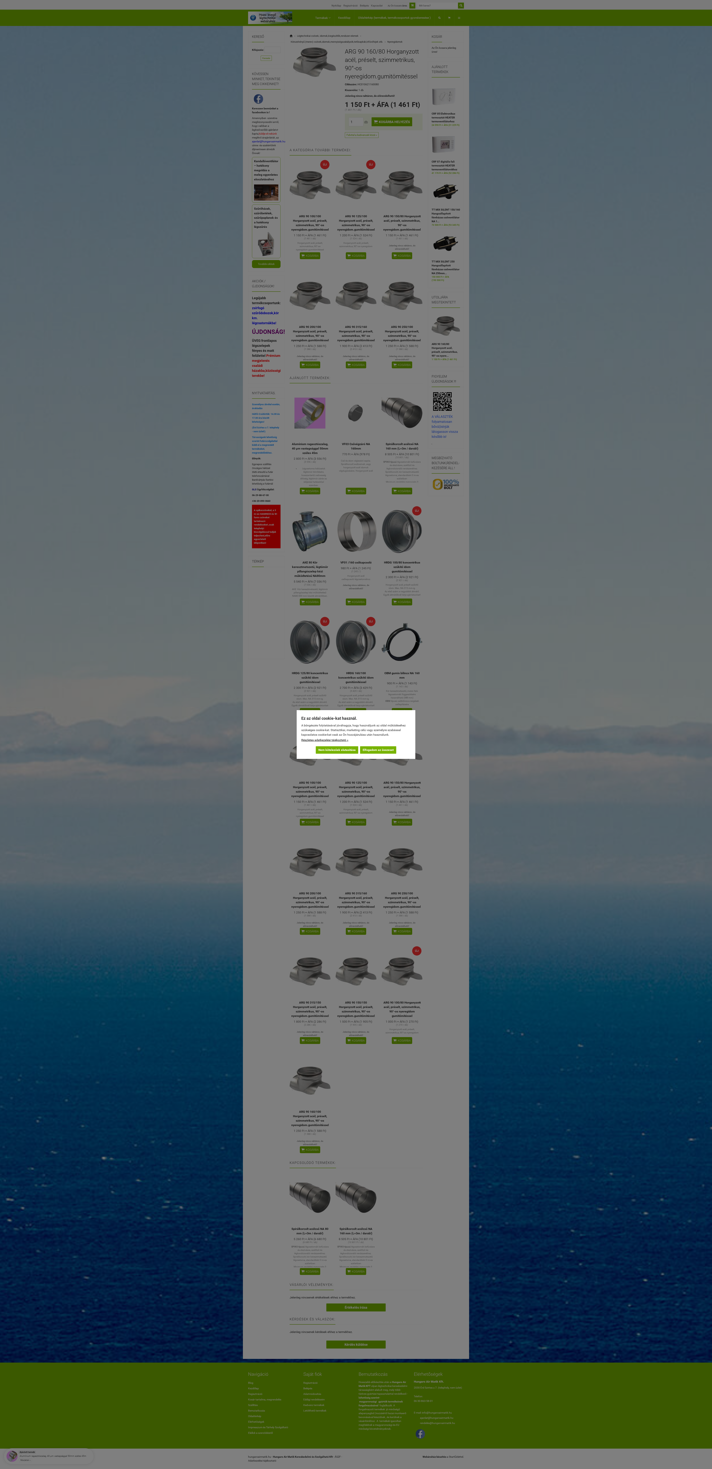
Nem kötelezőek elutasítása (337, 750)
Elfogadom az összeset (378, 750)
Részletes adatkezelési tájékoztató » (324, 740)
